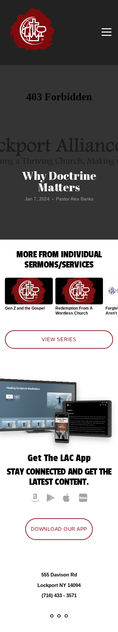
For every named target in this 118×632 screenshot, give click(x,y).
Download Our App (59, 529)
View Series (59, 339)
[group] (29, 297)
